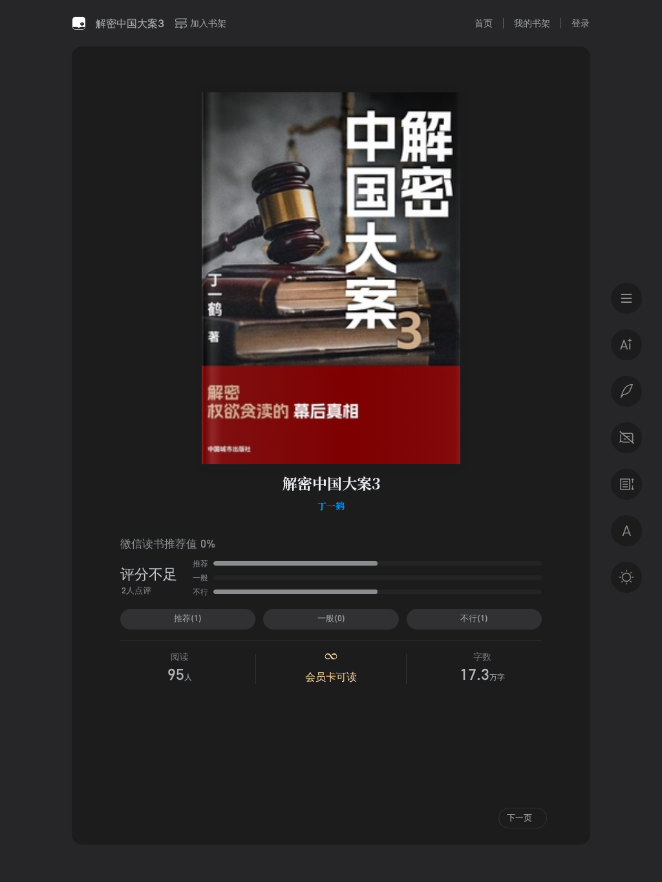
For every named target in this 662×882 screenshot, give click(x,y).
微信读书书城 (78, 23)
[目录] (626, 298)
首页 (484, 22)
